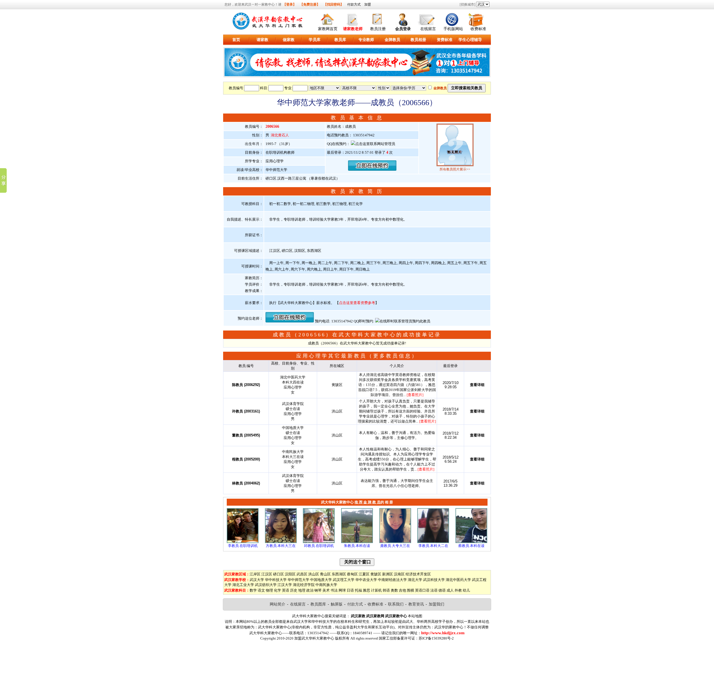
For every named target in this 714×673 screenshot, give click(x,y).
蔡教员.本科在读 (471, 546)
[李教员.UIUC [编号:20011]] (243, 542)
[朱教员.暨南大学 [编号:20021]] (357, 542)
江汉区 (266, 574)
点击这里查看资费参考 (357, 303)
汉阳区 (290, 574)
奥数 (394, 590)
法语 (434, 590)
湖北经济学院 (304, 585)
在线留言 (428, 29)
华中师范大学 (298, 580)
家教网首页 (327, 29)
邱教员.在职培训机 (319, 546)
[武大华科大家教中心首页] (327, 18)
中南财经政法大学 (392, 580)
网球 (342, 590)
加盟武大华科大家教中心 (314, 638)
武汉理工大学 (343, 580)
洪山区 (313, 574)
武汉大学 (257, 580)
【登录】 (289, 4)
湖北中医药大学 (458, 580)
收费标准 (478, 29)
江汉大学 (285, 585)
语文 (261, 590)
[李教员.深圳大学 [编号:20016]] (433, 542)
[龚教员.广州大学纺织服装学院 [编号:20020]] (395, 542)
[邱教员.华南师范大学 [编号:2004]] (319, 542)
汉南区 (399, 574)
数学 (253, 590)
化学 (277, 590)
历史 (293, 590)
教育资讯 (416, 604)
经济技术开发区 (418, 574)
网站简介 (277, 604)
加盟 (367, 4)
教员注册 (378, 29)
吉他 (402, 590)
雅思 (366, 590)
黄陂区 (375, 574)
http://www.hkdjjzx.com (443, 633)
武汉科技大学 (434, 580)
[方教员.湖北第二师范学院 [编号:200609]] (281, 542)
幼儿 (466, 590)
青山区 (325, 574)
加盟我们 (436, 604)
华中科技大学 (276, 580)
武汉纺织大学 (266, 585)
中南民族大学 (326, 585)
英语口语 (422, 590)
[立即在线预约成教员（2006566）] (372, 169)
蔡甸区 (352, 574)
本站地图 (415, 616)
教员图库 (318, 604)
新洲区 (387, 574)
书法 (334, 590)
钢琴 (318, 590)
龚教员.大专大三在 (395, 546)
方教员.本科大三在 (281, 546)
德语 (442, 590)
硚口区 (278, 574)
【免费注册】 (310, 4)
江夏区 (364, 574)
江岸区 (255, 574)
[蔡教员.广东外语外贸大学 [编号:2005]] (471, 542)
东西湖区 (339, 574)
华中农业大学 (366, 580)
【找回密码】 (334, 4)
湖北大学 (415, 580)
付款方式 (354, 4)
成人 (450, 590)
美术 (326, 590)
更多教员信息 (392, 356)
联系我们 (396, 604)
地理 (301, 590)
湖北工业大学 (243, 585)
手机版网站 (453, 29)
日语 (350, 590)
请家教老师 (353, 29)
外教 (458, 590)
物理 (269, 590)
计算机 (376, 590)
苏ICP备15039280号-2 (436, 638)
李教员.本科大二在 (433, 546)
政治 (309, 590)
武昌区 (301, 574)
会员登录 (403, 29)
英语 (285, 590)
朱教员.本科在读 (357, 546)
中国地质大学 (321, 580)
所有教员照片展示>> (455, 169)
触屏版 (336, 604)
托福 (358, 590)
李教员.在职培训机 (243, 546)
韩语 (386, 590)
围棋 (410, 590)
